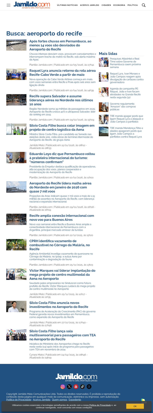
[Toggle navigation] (8, 5)
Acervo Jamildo (89, 5)
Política (133, 5)
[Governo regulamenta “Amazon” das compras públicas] (104, 107)
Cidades (106, 5)
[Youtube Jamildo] (77, 386)
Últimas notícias (67, 5)
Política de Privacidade (18, 399)
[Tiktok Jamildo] (83, 386)
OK (135, 406)
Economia (119, 5)
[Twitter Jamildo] (70, 386)
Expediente (75, 399)
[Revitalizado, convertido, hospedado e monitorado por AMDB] (144, 400)
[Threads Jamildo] (90, 386)
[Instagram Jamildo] (63, 386)
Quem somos (59, 399)
